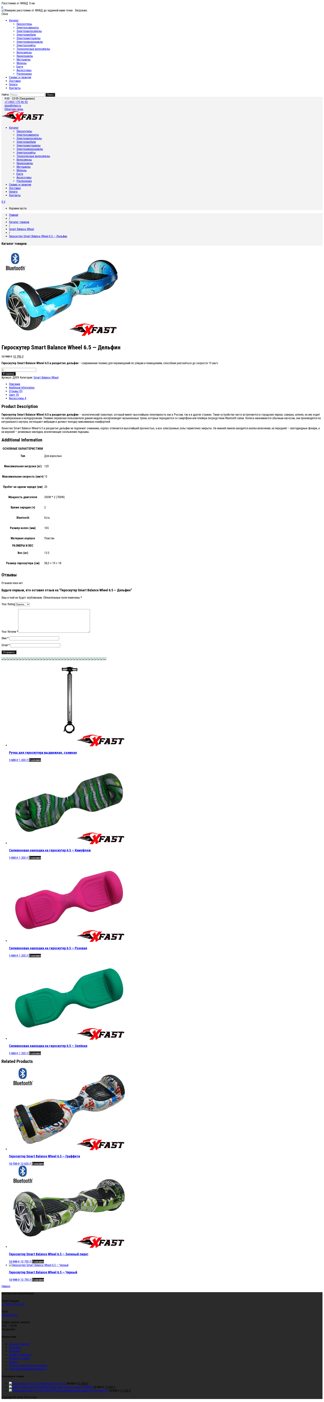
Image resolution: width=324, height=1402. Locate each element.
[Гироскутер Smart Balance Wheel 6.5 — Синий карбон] (72, 659)
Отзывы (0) (15, 391)
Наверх (6, 1286)
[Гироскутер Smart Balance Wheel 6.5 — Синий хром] (57, 659)
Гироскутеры (24, 24)
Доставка (15, 81)
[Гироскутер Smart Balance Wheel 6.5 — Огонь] (81, 659)
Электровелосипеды (29, 31)
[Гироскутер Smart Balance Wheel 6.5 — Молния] (66, 659)
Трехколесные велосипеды (33, 49)
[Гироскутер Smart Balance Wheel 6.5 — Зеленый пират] (93, 659)
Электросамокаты (27, 27)
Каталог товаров (19, 222)
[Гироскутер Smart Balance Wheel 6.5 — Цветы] (90, 659)
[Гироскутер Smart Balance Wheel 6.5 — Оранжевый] (63, 659)
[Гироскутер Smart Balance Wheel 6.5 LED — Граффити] (21, 659)
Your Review (10, 631)
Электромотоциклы (28, 38)
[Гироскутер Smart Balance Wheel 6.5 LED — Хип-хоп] (9, 659)
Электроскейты (26, 45)
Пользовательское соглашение (28, 1365)
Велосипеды (24, 52)
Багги (19, 66)
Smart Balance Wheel (21, 229)
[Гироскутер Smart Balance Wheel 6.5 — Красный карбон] (69, 659)
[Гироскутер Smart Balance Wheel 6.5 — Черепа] (102, 659)
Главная (13, 215)
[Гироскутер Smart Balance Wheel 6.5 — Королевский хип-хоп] (96, 659)
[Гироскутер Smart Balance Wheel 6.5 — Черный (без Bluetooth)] (3, 659)
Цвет (14, 395)
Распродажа (24, 74)
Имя (5, 638)
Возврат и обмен (19, 1358)
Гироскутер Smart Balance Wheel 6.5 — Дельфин (38, 236)
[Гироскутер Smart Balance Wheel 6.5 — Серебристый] (60, 659)
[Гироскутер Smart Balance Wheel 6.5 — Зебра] (84, 659)
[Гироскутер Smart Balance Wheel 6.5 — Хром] (27, 659)
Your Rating (8, 604)
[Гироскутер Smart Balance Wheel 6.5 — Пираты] (51, 659)
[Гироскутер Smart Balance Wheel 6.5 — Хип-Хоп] (105, 659)
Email (6, 645)
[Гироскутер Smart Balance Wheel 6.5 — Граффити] (87, 659)
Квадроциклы (24, 56)
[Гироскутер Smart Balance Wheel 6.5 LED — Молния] (12, 659)
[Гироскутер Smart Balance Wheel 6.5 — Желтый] (33, 659)
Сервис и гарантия (20, 77)
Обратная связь (13, 109)
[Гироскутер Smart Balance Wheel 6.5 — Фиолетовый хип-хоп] (99, 659)
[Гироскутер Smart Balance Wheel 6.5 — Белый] (48, 659)
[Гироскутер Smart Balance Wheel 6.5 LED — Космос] (18, 659)
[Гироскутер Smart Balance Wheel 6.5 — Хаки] (6, 659)
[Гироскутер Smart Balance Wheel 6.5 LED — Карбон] (15, 659)
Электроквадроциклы (29, 42)
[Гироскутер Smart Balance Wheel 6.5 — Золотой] (30, 659)
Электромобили (26, 34)
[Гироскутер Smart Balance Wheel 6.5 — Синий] (54, 659)
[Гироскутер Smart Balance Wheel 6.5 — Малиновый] (36, 659)
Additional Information (21, 387)
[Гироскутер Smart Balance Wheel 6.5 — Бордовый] (78, 659)
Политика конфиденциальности (28, 1369)
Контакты (15, 88)
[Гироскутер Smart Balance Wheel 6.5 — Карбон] (42, 659)
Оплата (13, 84)
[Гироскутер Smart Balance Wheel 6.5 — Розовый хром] (24, 659)
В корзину (8, 373)
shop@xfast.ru (12, 105)
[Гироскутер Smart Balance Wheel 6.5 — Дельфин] (45, 659)
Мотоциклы (23, 59)
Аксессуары (24, 70)
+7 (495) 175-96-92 (16, 102)
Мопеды (21, 63)
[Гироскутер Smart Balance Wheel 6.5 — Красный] (39, 659)
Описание (14, 384)
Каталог (14, 20)
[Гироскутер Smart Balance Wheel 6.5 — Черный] (75, 659)
